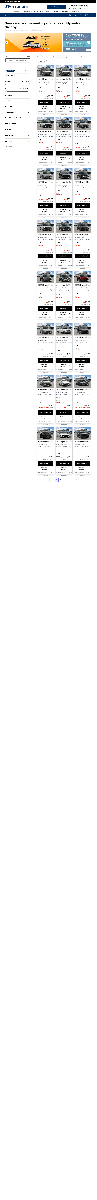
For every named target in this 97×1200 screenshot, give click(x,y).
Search (7, 56)
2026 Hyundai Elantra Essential (69, 442)
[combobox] (17, 71)
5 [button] (71, 480)
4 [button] (67, 480)
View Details (44, 102)
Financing (68, 353)
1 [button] (56, 480)
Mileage (7, 81)
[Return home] (5, 15)
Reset (28, 56)
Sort (72, 57)
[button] (25, 71)
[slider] (6, 84)
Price (6, 88)
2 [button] (60, 480)
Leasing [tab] (64, 57)
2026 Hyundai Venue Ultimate (69, 337)
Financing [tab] (55, 57)
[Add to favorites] (51, 67)
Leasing (50, 95)
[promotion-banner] (33, 42)
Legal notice (45, 114)
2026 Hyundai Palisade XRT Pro (51, 442)
